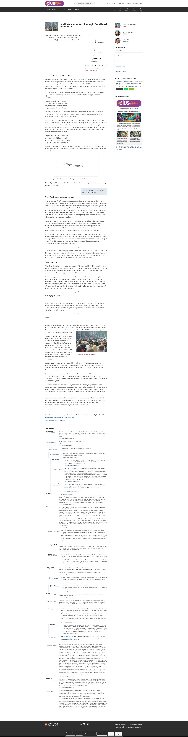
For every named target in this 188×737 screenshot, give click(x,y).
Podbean (131, 89)
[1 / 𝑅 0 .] (51, 305)
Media (127, 11)
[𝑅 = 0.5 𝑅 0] (101, 250)
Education (133, 11)
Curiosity (120, 11)
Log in (46, 420)
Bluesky (134, 147)
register (52, 420)
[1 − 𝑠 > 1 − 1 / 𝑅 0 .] (76, 321)
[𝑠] (70, 241)
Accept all (118, 734)
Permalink (53, 432)
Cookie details (79, 735)
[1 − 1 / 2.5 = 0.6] (88, 329)
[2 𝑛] (59, 111)
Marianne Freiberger (66, 417)
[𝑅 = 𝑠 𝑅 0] (82, 286)
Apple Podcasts (119, 89)
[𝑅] (67, 236)
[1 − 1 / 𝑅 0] (102, 325)
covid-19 (118, 61)
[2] (55, 101)
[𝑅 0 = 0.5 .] (70, 122)
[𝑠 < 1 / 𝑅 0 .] (76, 299)
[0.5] (56, 135)
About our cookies (70, 735)
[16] (56, 108)
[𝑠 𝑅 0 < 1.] (76, 292)
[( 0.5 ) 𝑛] (61, 146)
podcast (124, 81)
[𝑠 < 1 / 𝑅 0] (76, 314)
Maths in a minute (120, 66)
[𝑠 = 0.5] (88, 250)
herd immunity (119, 56)
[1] (93, 253)
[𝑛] (75, 111)
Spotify (126, 89)
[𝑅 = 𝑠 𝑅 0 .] (76, 247)
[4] (56, 103)
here (86, 190)
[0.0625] (57, 142)
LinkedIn (119, 149)
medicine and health (121, 71)
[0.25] (57, 138)
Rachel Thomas (50, 417)
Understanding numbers (85, 415)
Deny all (111, 734)
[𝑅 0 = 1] (52, 183)
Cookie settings (101, 734)
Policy (140, 11)
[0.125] (58, 140)
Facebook (139, 147)
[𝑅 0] (56, 39)
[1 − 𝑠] (59, 310)
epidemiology (119, 50)
